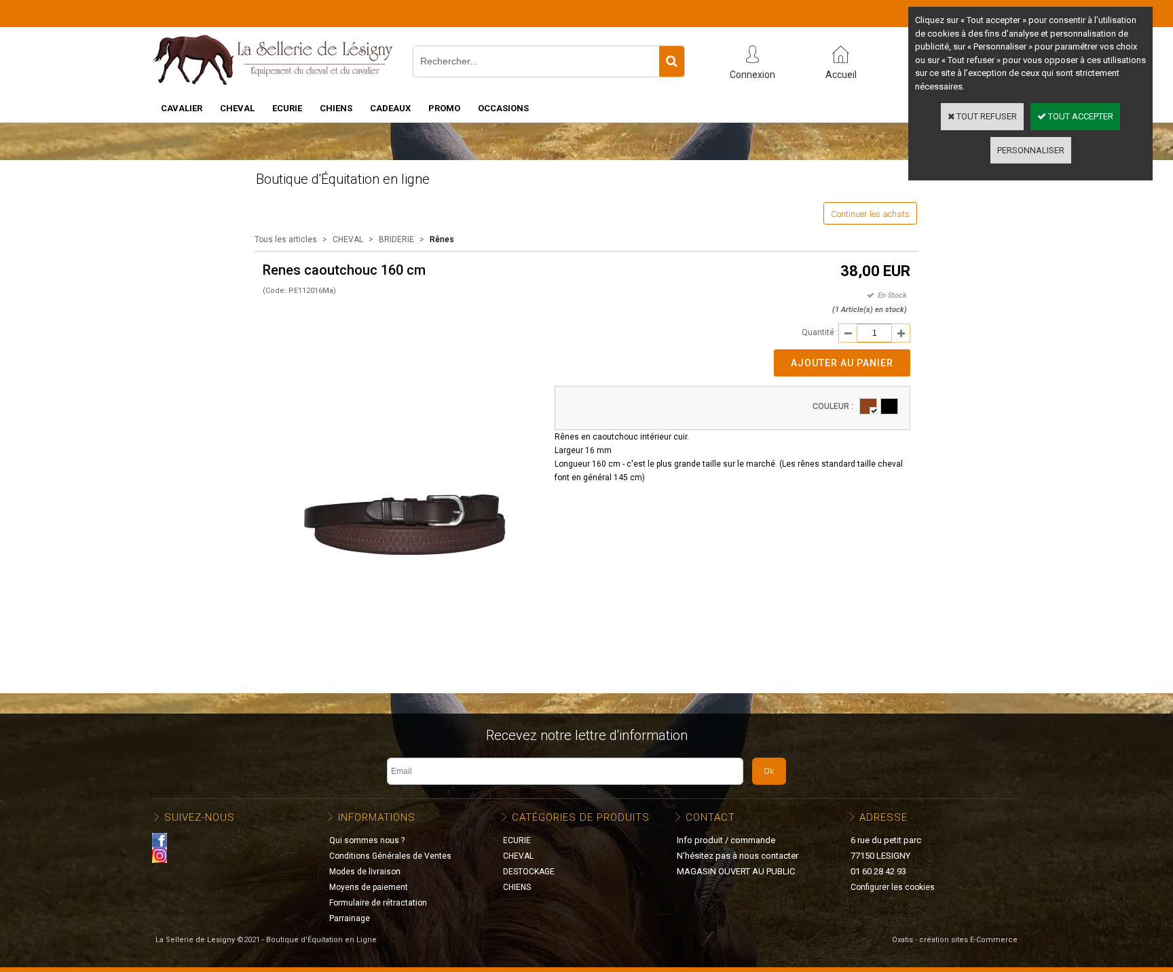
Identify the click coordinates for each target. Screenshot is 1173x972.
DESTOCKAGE (529, 871)
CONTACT (710, 817)
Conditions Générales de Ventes (390, 856)
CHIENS (336, 108)
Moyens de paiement (368, 887)
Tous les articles (286, 239)
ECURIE (287, 108)
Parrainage (349, 918)
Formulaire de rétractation (378, 903)
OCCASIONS (503, 108)
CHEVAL (237, 108)
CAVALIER (181, 108)
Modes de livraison (365, 871)
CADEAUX (390, 108)
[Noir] (889, 406)
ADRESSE (883, 817)
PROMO (444, 108)
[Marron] (868, 406)
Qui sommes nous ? (367, 840)
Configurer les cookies (893, 887)
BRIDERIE (396, 239)
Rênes (442, 239)
